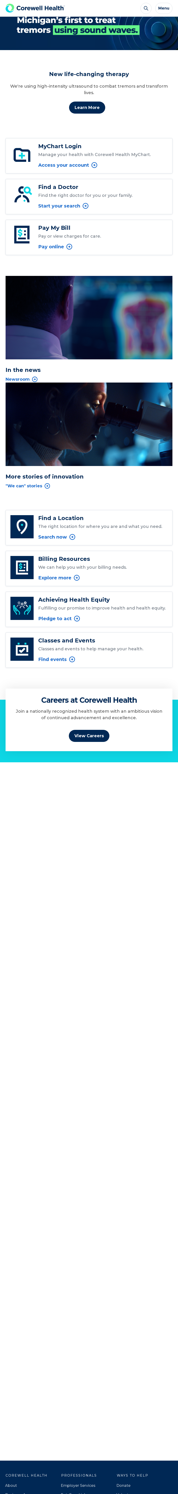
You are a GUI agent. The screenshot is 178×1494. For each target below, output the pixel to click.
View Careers (89, 735)
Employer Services (78, 1485)
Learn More (87, 107)
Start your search (59, 206)
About (11, 1485)
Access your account (63, 165)
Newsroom (18, 379)
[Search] (146, 8)
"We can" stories (24, 485)
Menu (163, 8)
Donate (123, 1485)
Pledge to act (55, 618)
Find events (52, 659)
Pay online (51, 246)
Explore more (54, 578)
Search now (52, 537)
